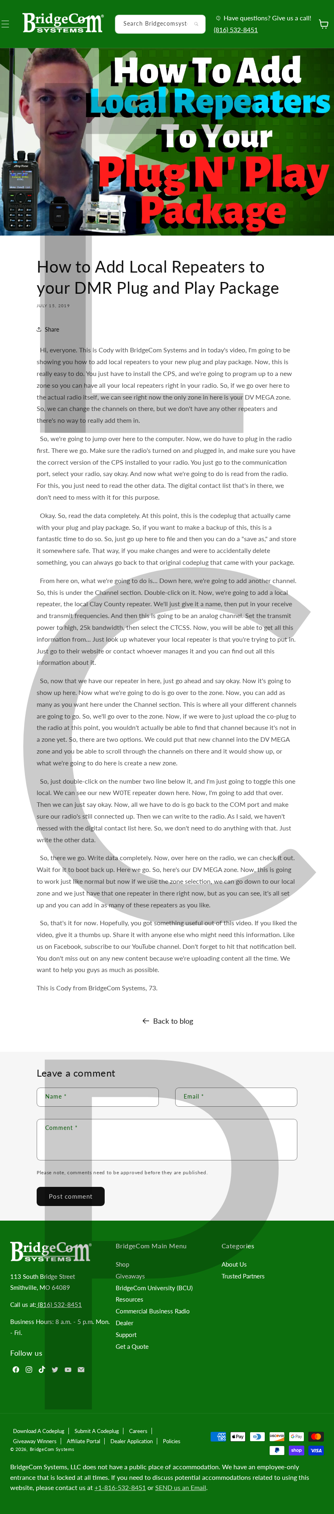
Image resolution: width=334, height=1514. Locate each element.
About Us (234, 1264)
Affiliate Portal (83, 1441)
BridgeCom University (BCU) (154, 1287)
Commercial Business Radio (153, 1311)
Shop (122, 1264)
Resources (129, 1299)
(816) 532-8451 (236, 29)
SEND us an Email (180, 1487)
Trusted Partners (243, 1276)
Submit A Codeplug (97, 1431)
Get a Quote (132, 1346)
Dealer (124, 1322)
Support (126, 1334)
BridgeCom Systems (52, 1449)
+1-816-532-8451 (120, 1487)
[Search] (196, 24)
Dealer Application (131, 1441)
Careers (138, 1431)
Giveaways (130, 1276)
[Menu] (10, 24)
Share (52, 329)
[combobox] (160, 24)
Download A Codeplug (38, 1431)
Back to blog (173, 1020)
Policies (171, 1441)
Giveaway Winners (35, 1441)
